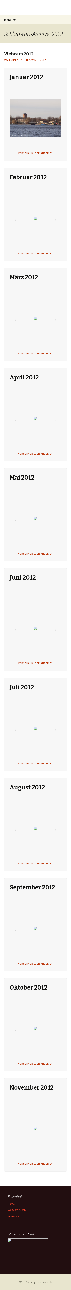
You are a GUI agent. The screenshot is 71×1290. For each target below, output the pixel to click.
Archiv (32, 60)
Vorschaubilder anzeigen (35, 153)
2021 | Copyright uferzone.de (36, 1282)
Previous (16, 118)
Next (53, 118)
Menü (8, 20)
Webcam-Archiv (17, 1210)
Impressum (14, 1216)
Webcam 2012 (18, 53)
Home (11, 1204)
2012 (43, 60)
